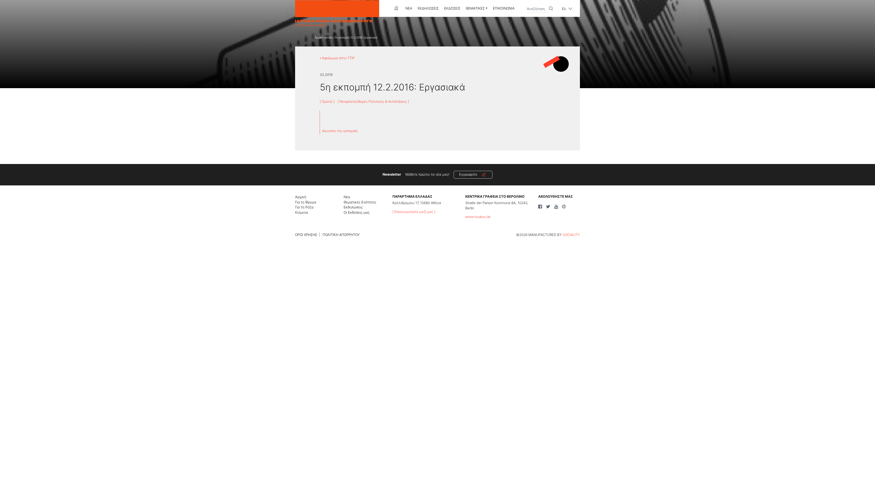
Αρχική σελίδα (324, 37)
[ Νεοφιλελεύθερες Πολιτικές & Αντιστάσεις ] (373, 101)
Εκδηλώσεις (428, 8)
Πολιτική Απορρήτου (341, 235)
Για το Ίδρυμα (305, 202)
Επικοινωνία (504, 8)
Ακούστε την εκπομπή (340, 131)
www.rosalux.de (478, 217)
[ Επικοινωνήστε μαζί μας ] (413, 212)
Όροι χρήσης (306, 235)
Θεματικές (475, 8)
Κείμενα (301, 212)
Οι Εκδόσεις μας (357, 212)
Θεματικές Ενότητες (360, 202)
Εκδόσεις (452, 8)
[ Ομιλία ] (327, 101)
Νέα (408, 8)
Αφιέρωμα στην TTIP (338, 58)
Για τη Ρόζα (304, 207)
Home (396, 8)
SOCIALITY (571, 235)
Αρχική (300, 197)
